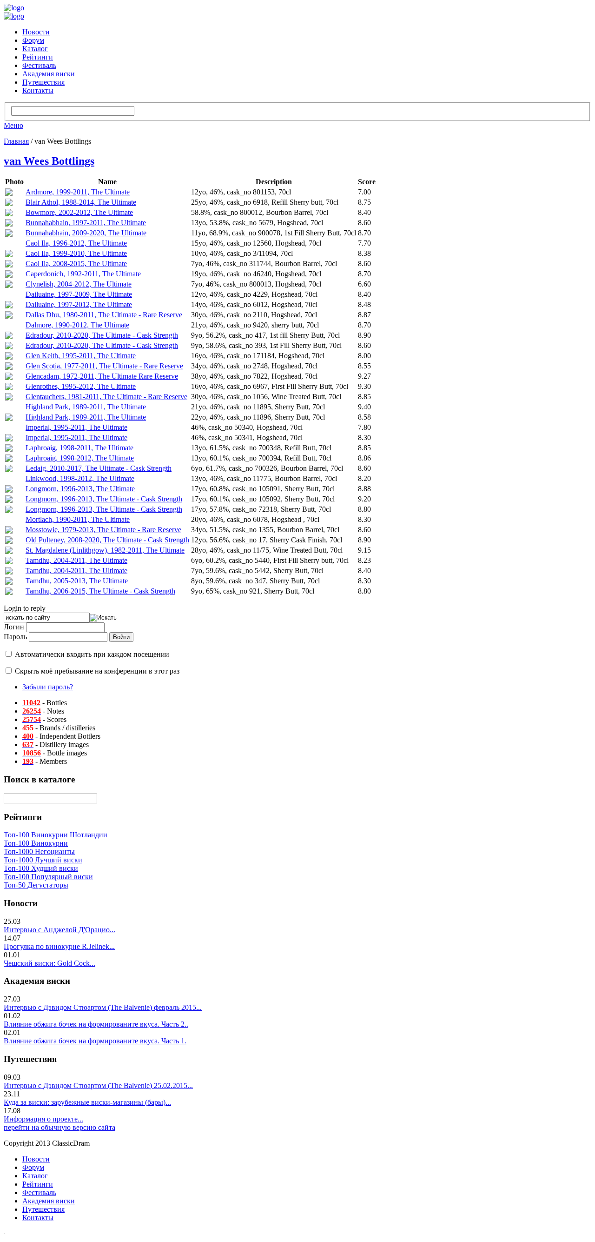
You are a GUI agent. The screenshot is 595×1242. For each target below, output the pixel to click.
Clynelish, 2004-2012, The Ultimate (79, 284)
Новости (36, 32)
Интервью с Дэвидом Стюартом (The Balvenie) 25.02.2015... (98, 1085)
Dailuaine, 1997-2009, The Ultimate (79, 294)
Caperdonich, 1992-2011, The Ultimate (83, 274)
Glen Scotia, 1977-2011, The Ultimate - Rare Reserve (104, 366)
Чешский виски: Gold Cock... (49, 963)
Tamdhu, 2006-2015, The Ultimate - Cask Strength (100, 591)
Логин (14, 627)
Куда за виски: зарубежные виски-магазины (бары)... (87, 1102)
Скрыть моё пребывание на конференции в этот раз (97, 671)
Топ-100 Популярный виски (48, 877)
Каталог (35, 49)
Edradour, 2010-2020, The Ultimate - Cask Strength (102, 335)
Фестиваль (39, 65)
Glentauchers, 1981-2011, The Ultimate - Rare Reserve (106, 397)
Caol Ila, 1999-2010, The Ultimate (76, 253)
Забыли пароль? (47, 687)
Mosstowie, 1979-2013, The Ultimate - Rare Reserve (103, 530)
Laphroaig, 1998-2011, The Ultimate (79, 448)
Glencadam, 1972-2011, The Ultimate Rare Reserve (102, 376)
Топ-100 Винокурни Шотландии (55, 835)
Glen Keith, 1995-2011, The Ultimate (81, 356)
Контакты (37, 90)
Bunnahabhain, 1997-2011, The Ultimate (86, 223)
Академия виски (48, 74)
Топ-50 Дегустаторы (36, 885)
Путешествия (43, 82)
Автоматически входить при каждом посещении (92, 654)
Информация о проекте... (43, 1119)
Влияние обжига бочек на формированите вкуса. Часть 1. (95, 1041)
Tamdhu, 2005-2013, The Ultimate (77, 581)
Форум (33, 40)
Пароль (15, 637)
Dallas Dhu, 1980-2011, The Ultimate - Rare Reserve (104, 315)
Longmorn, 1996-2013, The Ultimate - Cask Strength (104, 499)
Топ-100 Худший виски (41, 868)
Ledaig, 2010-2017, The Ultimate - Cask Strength (99, 468)
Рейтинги (37, 57)
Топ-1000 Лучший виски (43, 860)
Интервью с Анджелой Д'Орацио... (59, 930)
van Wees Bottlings (49, 161)
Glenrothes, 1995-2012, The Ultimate (81, 386)
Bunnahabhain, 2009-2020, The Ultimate (86, 233)
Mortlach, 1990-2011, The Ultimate (78, 519)
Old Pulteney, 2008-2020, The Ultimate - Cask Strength (107, 540)
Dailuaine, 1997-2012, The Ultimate (79, 304)
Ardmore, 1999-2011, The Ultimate (78, 192)
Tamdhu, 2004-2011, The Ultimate (76, 560)
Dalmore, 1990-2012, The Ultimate (77, 325)
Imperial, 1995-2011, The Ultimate (76, 427)
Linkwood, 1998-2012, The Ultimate (80, 478)
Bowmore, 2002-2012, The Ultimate (79, 212)
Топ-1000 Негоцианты (39, 851)
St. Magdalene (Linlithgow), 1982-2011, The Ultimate (105, 550)
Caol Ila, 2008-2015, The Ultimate (76, 263)
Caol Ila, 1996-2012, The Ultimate (76, 243)
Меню (13, 125)
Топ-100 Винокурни (36, 843)
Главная (16, 141)
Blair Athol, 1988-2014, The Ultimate (81, 202)
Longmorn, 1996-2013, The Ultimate (80, 489)
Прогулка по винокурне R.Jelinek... (59, 946)
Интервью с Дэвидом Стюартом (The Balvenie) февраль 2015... (103, 1007)
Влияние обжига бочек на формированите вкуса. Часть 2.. (96, 1024)
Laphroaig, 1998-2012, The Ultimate (80, 458)
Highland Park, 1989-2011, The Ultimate (86, 407)
